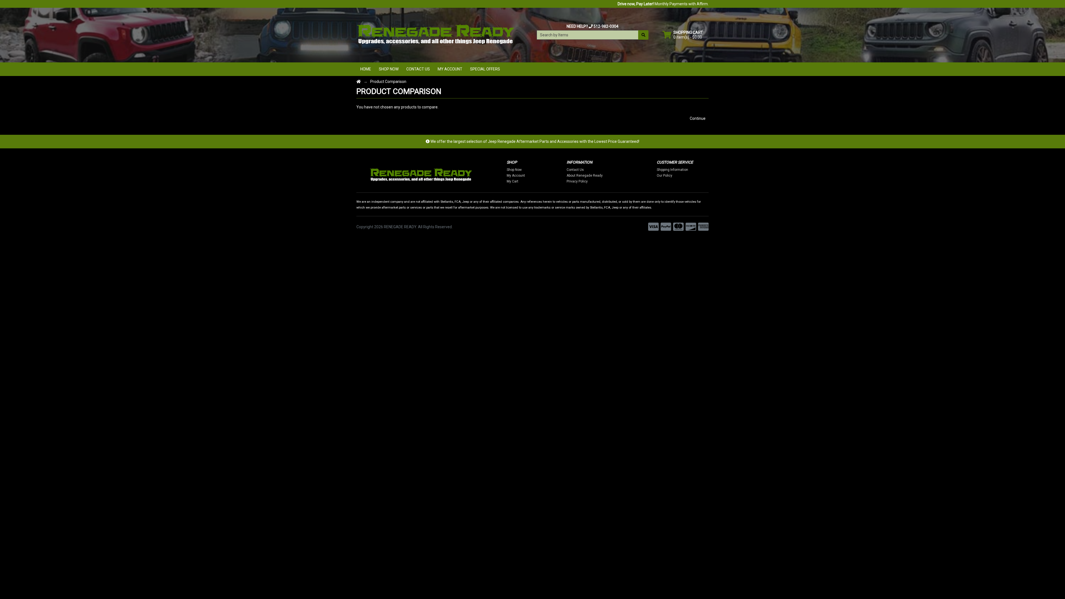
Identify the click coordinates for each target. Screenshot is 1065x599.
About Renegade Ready (585, 175)
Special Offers (485, 69)
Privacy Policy (577, 181)
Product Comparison (388, 81)
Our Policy (664, 175)
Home (365, 69)
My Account (450, 69)
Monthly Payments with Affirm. (663, 4)
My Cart (512, 181)
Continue (698, 118)
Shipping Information (672, 170)
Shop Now (389, 69)
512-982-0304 (606, 26)
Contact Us (418, 69)
